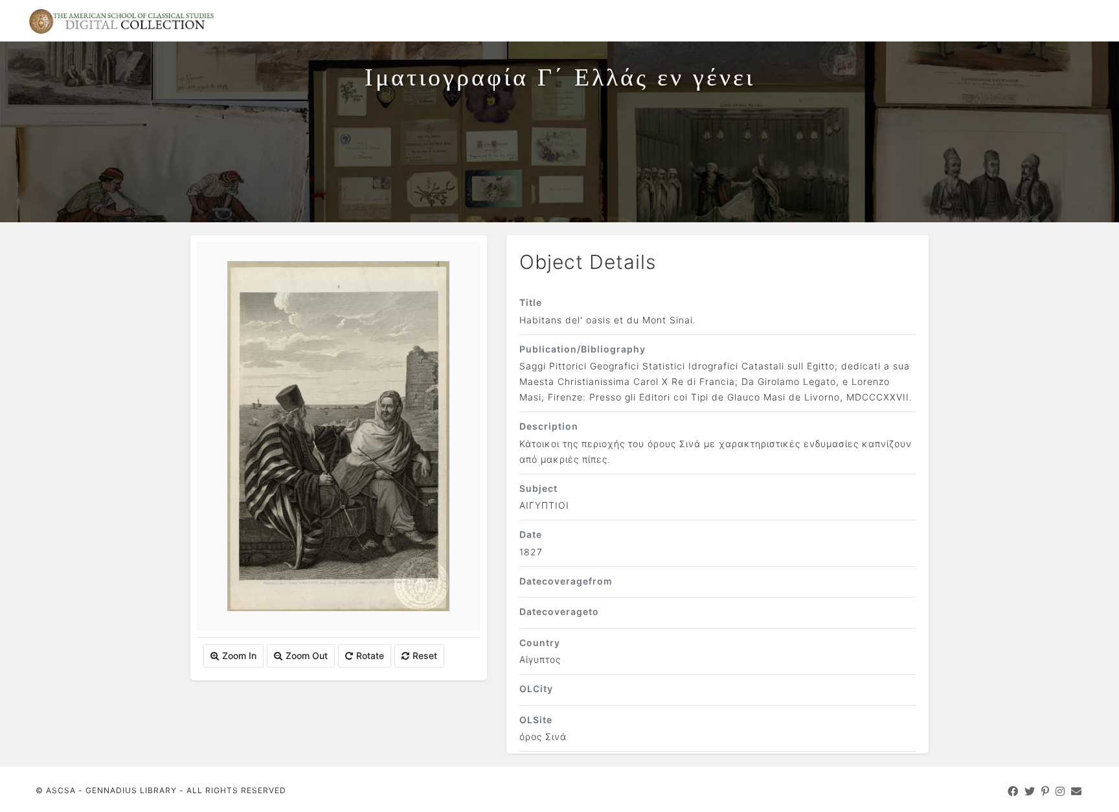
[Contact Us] (1076, 791)
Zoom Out (307, 655)
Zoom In (239, 655)
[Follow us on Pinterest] (1045, 791)
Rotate (370, 655)
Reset (425, 655)
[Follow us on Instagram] (1060, 791)
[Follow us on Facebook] (1013, 791)
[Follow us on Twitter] (1029, 791)
